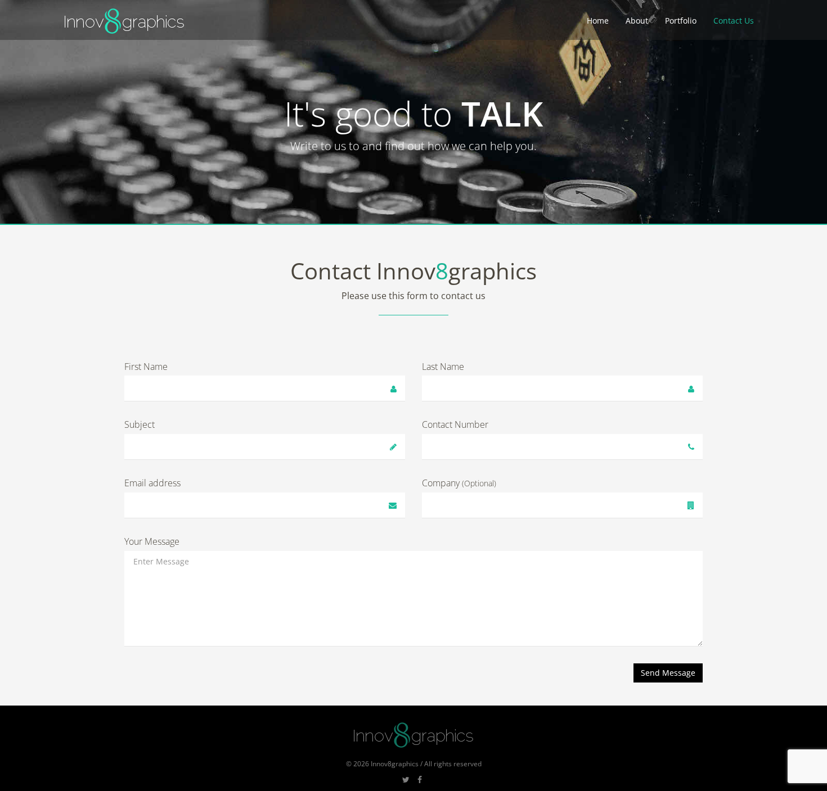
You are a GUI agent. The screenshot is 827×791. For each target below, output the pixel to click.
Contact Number (455, 424)
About (637, 20)
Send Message (668, 672)
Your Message (151, 541)
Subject (139, 424)
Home (598, 20)
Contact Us (733, 20)
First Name (146, 366)
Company (459, 483)
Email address (152, 483)
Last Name (443, 366)
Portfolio (680, 20)
